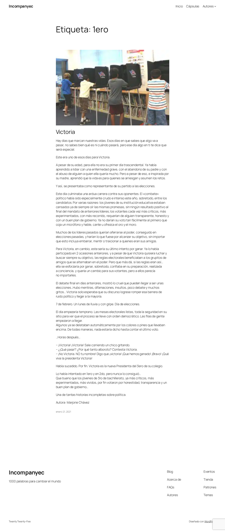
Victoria (65, 132)
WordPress (210, 521)
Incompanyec (21, 6)
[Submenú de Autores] (215, 6)
